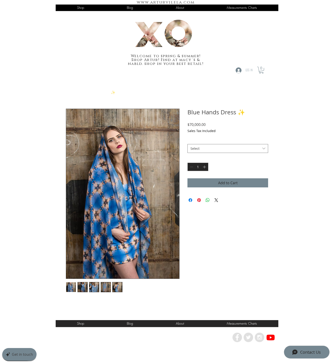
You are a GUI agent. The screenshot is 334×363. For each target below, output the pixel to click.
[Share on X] (216, 200)
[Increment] (205, 167)
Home (71, 92)
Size (191, 140)
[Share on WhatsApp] (207, 200)
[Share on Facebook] (190, 200)
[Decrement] (191, 167)
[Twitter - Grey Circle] (248, 337)
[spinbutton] (198, 167)
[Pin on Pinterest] (199, 200)
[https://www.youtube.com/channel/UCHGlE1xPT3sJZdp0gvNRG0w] (270, 337)
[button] (261, 70)
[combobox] (227, 148)
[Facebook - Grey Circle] (237, 337)
